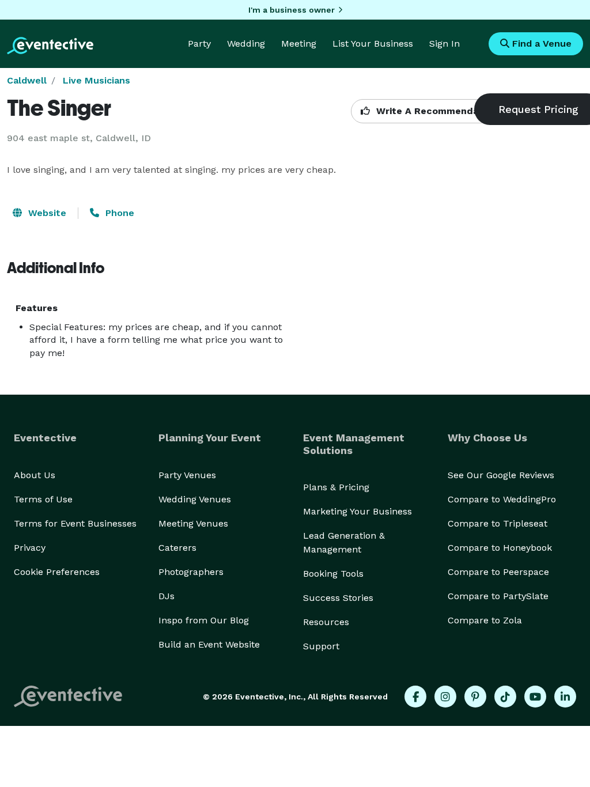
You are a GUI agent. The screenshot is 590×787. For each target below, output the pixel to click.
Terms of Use (43, 499)
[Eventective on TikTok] (505, 696)
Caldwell (27, 80)
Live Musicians (96, 80)
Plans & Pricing (336, 487)
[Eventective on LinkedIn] (565, 696)
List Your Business (372, 43)
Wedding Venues (194, 499)
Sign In (444, 43)
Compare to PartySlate (498, 596)
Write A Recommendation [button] (435, 110)
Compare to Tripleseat (497, 523)
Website (45, 212)
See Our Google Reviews (501, 475)
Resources (326, 621)
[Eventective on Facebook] (415, 696)
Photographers (191, 571)
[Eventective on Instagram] (445, 696)
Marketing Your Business (357, 511)
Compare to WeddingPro (502, 499)
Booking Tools (333, 573)
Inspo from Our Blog (203, 620)
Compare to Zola (485, 620)
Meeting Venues (193, 523)
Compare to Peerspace (498, 571)
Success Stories (338, 597)
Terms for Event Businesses (75, 523)
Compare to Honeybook (500, 547)
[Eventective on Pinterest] (475, 696)
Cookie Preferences (57, 571)
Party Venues (187, 475)
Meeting (298, 43)
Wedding (246, 43)
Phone (118, 212)
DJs (166, 596)
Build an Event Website (209, 644)
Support (321, 646)
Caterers (177, 547)
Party (199, 43)
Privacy (30, 547)
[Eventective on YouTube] (535, 696)
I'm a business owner (291, 9)
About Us (34, 475)
